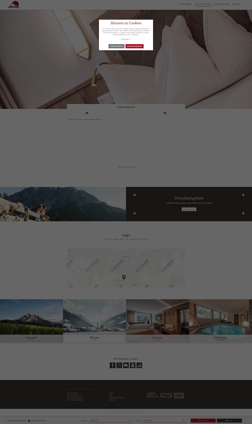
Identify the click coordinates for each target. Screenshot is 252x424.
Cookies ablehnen (116, 46)
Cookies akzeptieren (134, 46)
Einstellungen (125, 39)
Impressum (135, 34)
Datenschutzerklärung (120, 34)
